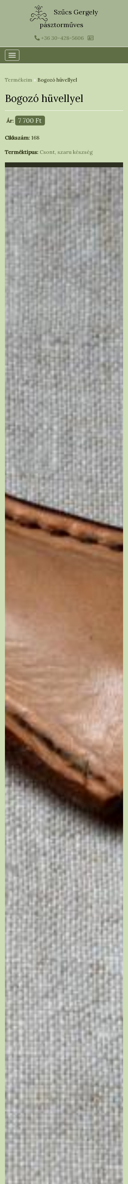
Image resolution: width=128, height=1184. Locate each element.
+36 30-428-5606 (62, 38)
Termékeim (18, 80)
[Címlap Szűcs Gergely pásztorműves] (39, 12)
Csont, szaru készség (66, 152)
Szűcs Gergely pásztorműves (69, 18)
